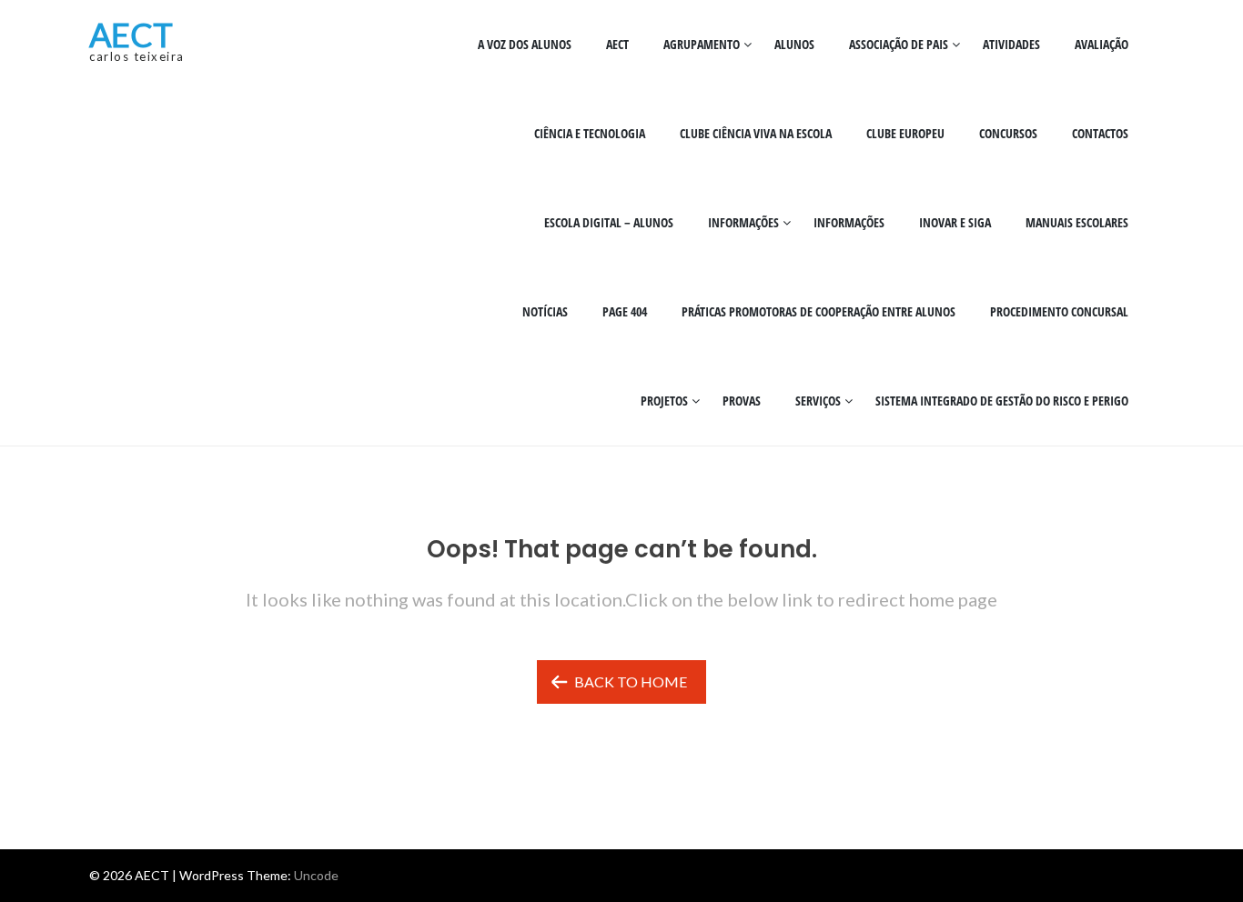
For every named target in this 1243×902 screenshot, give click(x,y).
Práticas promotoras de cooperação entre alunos (818, 311)
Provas (742, 400)
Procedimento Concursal (1059, 311)
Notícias (545, 311)
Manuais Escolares (1077, 222)
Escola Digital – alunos (608, 222)
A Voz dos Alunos (524, 44)
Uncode (316, 875)
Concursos (1008, 133)
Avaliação (1101, 44)
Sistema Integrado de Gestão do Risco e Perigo (1001, 400)
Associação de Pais (898, 44)
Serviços (818, 400)
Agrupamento (701, 44)
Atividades (1011, 44)
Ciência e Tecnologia (589, 133)
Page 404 (624, 311)
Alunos (794, 44)
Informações (743, 222)
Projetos (664, 400)
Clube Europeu (905, 133)
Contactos (1100, 133)
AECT (131, 35)
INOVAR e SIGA (955, 222)
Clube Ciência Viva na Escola (756, 133)
